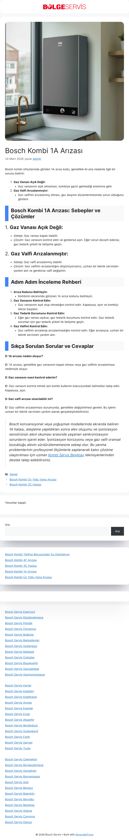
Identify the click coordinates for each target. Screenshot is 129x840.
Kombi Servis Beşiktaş (66, 455)
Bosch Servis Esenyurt (20, 612)
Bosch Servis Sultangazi (21, 646)
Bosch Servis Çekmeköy (21, 759)
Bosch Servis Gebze (18, 810)
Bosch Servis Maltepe (19, 651)
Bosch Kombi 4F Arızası (21, 560)
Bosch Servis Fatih (17, 737)
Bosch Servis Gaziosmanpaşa (25, 674)
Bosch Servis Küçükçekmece (24, 617)
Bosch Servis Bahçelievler (22, 640)
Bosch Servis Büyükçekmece (24, 765)
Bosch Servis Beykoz (19, 788)
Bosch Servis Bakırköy (20, 793)
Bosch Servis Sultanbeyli (21, 731)
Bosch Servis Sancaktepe (22, 669)
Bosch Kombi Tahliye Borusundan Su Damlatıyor (37, 554)
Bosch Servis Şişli (17, 782)
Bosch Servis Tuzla (17, 748)
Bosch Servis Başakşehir (21, 663)
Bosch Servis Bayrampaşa (22, 776)
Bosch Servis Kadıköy (19, 691)
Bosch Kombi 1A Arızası (21, 571)
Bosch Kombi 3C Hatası (25, 484)
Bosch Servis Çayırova (20, 816)
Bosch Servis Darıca (18, 822)
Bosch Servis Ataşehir (19, 719)
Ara (7, 524)
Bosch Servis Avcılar (18, 702)
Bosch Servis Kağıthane (21, 697)
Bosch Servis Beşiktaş (20, 805)
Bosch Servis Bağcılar (19, 634)
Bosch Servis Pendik (18, 623)
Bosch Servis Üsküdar (20, 657)
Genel (13, 474)
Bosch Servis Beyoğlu (19, 799)
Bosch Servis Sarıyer (19, 742)
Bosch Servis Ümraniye (20, 629)
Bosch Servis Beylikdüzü (21, 725)
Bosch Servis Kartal (18, 685)
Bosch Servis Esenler (19, 708)
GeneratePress (84, 834)
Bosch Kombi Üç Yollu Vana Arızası (33, 479)
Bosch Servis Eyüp (17, 714)
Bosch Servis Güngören (20, 771)
